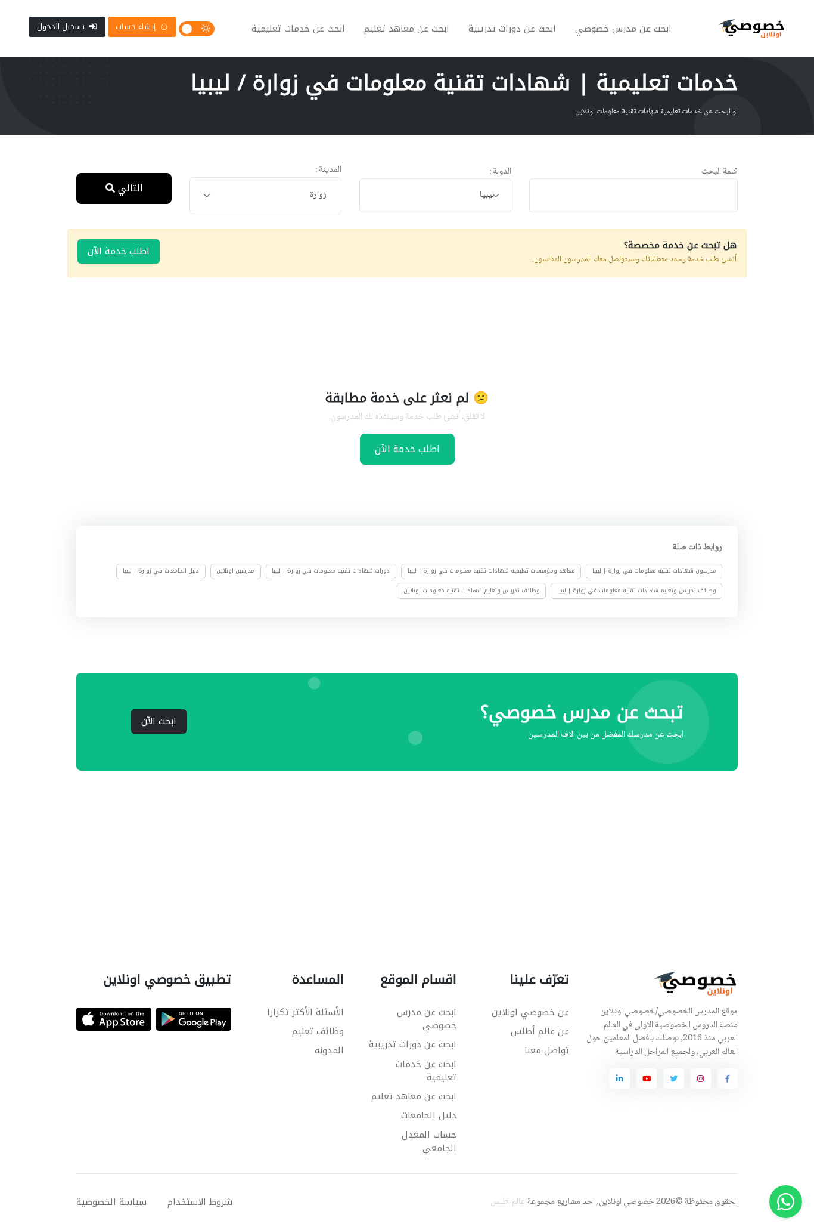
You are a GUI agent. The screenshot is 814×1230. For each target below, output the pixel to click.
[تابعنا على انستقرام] (701, 1078)
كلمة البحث (719, 172)
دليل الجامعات (428, 1115)
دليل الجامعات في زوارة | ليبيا (161, 570)
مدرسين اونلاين (235, 570)
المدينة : (328, 170)
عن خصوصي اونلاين (530, 1012)
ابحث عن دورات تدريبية (512, 28)
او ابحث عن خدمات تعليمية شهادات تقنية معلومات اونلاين (656, 111)
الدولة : (500, 172)
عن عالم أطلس (540, 1031)
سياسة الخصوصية (111, 1202)
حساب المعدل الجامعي (429, 1141)
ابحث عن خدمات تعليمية (298, 28)
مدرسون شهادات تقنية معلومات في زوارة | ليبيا (654, 570)
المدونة (329, 1050)
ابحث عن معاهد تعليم (406, 28)
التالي (129, 188)
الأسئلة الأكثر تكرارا (305, 1012)
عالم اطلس (508, 1202)
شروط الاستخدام (199, 1202)
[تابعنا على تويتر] (673, 1078)
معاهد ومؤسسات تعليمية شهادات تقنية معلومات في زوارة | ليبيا (491, 570)
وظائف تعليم (318, 1031)
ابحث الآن (158, 721)
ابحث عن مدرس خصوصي (623, 28)
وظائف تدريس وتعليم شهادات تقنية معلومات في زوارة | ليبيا (636, 590)
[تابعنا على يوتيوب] (646, 1078)
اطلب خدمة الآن (119, 251)
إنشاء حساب (136, 26)
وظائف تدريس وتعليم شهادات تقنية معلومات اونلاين (471, 590)
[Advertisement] (398, 331)
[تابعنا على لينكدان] (620, 1078)
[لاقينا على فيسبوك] (727, 1078)
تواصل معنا (546, 1050)
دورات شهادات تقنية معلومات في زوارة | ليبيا (331, 570)
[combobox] (435, 195)
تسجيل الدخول (61, 26)
